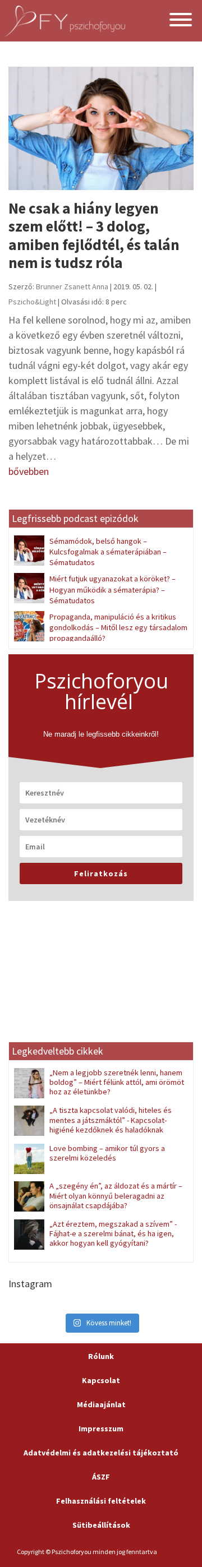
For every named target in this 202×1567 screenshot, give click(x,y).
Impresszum (101, 1428)
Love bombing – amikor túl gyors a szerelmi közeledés (107, 1153)
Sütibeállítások (101, 1525)
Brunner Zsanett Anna (72, 286)
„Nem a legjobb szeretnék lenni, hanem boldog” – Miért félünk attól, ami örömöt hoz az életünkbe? (116, 1082)
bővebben (28, 471)
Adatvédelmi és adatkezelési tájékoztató (101, 1453)
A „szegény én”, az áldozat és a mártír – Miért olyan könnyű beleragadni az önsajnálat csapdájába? (115, 1195)
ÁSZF (101, 1477)
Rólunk (101, 1356)
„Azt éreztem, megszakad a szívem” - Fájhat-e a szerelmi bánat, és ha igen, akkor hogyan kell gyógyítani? (113, 1234)
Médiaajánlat (101, 1404)
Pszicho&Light (32, 302)
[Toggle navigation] (180, 21)
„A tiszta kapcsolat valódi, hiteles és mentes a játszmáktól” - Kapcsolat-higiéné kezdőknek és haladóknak (110, 1120)
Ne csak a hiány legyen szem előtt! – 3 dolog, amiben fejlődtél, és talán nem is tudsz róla (94, 235)
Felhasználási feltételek (101, 1501)
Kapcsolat (101, 1380)
